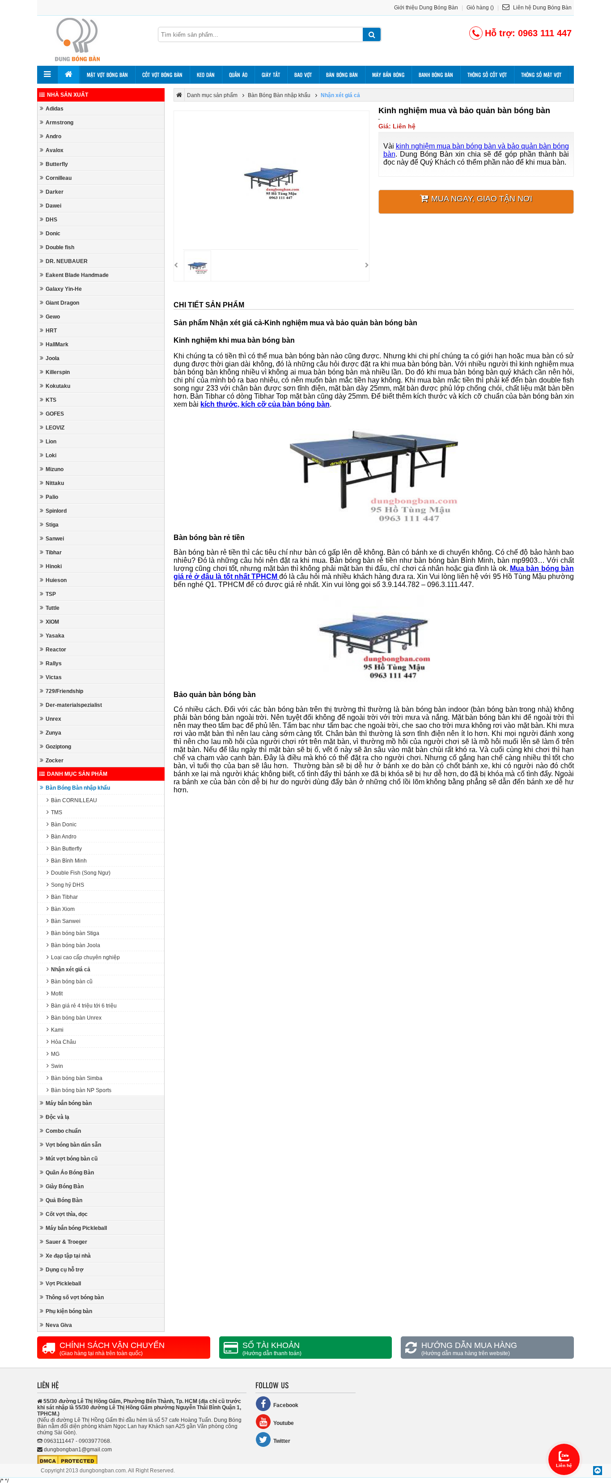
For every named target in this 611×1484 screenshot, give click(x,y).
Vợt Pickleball (63, 1283)
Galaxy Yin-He (64, 289)
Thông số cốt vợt (487, 75)
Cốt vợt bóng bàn (162, 75)
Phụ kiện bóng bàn (69, 1311)
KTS (51, 400)
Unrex (53, 719)
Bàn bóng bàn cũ (72, 981)
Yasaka (55, 636)
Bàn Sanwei (66, 921)
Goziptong (58, 747)
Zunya (53, 733)
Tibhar (54, 552)
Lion (51, 441)
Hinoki (54, 566)
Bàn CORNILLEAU (74, 800)
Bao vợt (303, 75)
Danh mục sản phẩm (77, 774)
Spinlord (56, 511)
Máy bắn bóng (388, 75)
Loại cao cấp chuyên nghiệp (85, 957)
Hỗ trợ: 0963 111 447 (528, 33)
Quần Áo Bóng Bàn (70, 1172)
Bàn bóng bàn (342, 75)
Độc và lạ (57, 1117)
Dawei (53, 206)
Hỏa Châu (63, 1042)
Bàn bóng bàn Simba (76, 1078)
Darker (55, 192)
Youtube (283, 1423)
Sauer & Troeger (66, 1242)
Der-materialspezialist (74, 705)
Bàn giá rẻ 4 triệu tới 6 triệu (84, 1006)
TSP (51, 594)
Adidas (55, 109)
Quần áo (238, 75)
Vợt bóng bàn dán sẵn (73, 1145)
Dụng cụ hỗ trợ (65, 1270)
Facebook (285, 1405)
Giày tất (271, 75)
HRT (51, 330)
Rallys (54, 663)
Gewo (53, 317)
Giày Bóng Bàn (65, 1186)
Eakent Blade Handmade (77, 275)
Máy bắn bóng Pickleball (76, 1228)
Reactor (56, 649)
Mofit (57, 994)
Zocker (55, 760)
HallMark (57, 344)
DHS (51, 220)
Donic (53, 233)
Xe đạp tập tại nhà (68, 1256)
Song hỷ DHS (67, 885)
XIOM (52, 622)
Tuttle (52, 608)
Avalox (55, 150)
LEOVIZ (55, 428)
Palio (52, 497)
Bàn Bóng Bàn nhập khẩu (78, 788)
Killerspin (58, 372)
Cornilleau (59, 178)
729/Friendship (64, 691)
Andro (53, 136)
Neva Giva (59, 1325)
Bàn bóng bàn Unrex (76, 1018)
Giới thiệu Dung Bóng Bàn (426, 7)
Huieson (56, 580)
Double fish (60, 247)
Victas (54, 677)
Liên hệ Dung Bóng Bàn (542, 7)
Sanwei (55, 539)
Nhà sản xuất (67, 95)
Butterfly (57, 164)
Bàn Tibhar (64, 897)
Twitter (281, 1441)
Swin (57, 1066)
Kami (57, 1030)
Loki (51, 455)
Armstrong (59, 122)
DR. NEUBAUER (67, 261)
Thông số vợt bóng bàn (75, 1297)
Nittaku (55, 483)
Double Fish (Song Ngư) (80, 873)
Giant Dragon (62, 303)
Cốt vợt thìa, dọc (67, 1214)
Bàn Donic (63, 824)
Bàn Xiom (63, 909)
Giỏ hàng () (480, 7)
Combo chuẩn (63, 1131)
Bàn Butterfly (66, 849)
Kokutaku (58, 386)
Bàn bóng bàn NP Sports (81, 1090)
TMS (56, 812)
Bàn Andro (63, 836)
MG (55, 1054)
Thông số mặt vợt (541, 75)
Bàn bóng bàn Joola (75, 945)
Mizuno (55, 469)
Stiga (52, 525)
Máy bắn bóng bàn (69, 1103)
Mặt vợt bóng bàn (107, 75)
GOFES (55, 414)
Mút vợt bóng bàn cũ (72, 1159)
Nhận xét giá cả (70, 969)
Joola (52, 358)
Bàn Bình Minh (69, 861)
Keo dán (206, 75)
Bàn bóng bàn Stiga (75, 933)
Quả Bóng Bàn (64, 1200)
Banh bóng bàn (436, 75)
